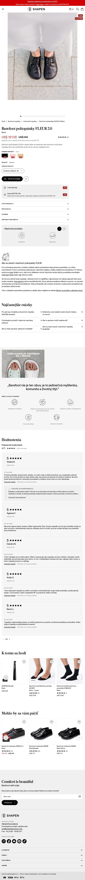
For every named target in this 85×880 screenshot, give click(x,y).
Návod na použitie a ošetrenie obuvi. (69, 290)
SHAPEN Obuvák (7, 686)
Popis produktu (7, 203)
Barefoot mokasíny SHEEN (38, 746)
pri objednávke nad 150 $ (42, 1)
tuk (20, 275)
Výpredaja (39, 4)
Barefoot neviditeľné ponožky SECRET (40, 687)
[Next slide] (64, 229)
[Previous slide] (59, 229)
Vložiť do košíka (14, 179)
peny (11, 272)
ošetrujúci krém (8, 275)
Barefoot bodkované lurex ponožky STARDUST (66, 687)
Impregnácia (19, 281)
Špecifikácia (6, 209)
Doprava (5, 214)
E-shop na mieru (42, 874)
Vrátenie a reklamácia (10, 219)
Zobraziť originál (9, 482)
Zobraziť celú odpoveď (17, 497)
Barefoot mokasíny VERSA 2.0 (12, 746)
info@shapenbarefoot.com (12, 829)
